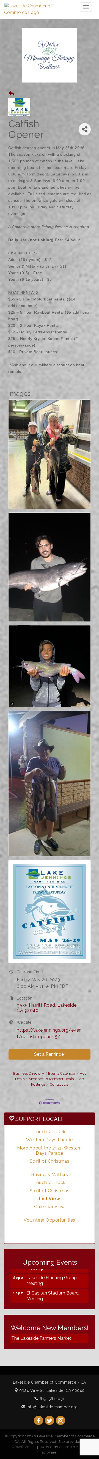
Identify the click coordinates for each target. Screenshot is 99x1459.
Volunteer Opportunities (49, 1220)
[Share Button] (85, 129)
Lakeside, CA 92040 (52, 1390)
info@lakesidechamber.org (52, 1407)
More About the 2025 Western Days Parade (49, 1150)
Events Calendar (62, 1073)
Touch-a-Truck (49, 1131)
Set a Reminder (49, 1054)
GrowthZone (23, 1447)
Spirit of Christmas (50, 1161)
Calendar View (49, 1206)
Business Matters (49, 1174)
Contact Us (59, 1084)
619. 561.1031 (51, 1398)
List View (49, 1198)
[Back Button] (11, 94)
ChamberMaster (73, 1447)
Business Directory (28, 1073)
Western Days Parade (49, 1139)
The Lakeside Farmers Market (41, 1338)
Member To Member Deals (51, 1079)
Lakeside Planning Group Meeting (51, 1275)
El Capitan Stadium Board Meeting (52, 1290)
